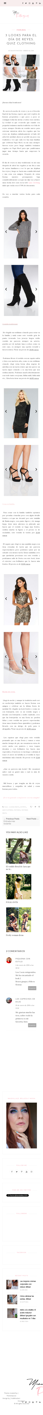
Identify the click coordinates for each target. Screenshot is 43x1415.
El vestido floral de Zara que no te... (18, 867)
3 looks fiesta (21, 30)
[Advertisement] (22, 1088)
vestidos (17, 810)
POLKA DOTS (12, 902)
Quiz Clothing (7, 810)
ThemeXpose (11, 1396)
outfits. (23, 807)
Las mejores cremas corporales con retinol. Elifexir (28, 1284)
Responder (32, 988)
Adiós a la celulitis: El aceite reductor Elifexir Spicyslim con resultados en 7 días (28, 1314)
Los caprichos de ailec (25, 1000)
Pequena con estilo (23, 960)
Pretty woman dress (14, 935)
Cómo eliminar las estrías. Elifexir (27, 1297)
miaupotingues (16, 51)
